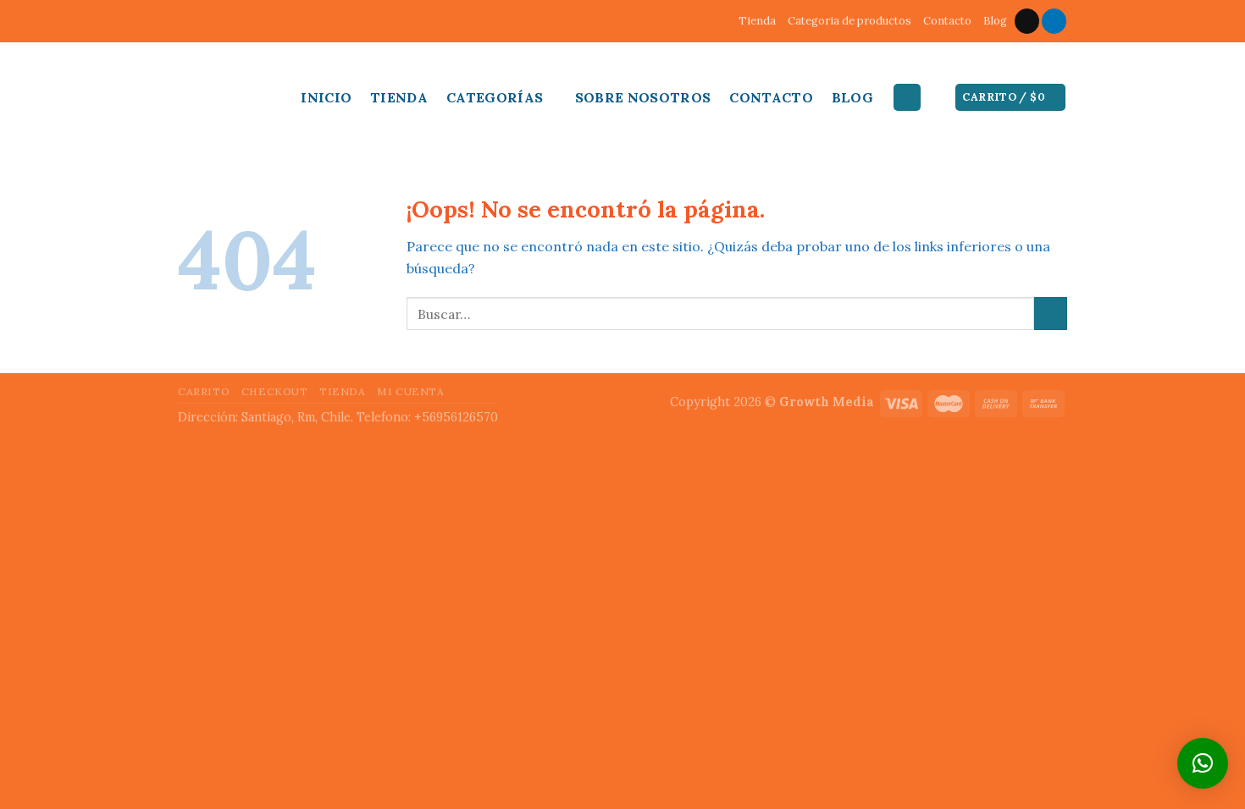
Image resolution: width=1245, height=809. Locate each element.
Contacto (947, 21)
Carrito (204, 391)
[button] (1202, 763)
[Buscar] (907, 98)
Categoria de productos (849, 21)
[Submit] (1050, 313)
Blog (995, 21)
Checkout (274, 391)
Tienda (757, 21)
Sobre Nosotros (643, 97)
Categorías (494, 97)
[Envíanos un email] (1027, 21)
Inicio (326, 97)
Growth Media (826, 402)
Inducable (224, 93)
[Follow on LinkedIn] (1054, 21)
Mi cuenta (411, 391)
